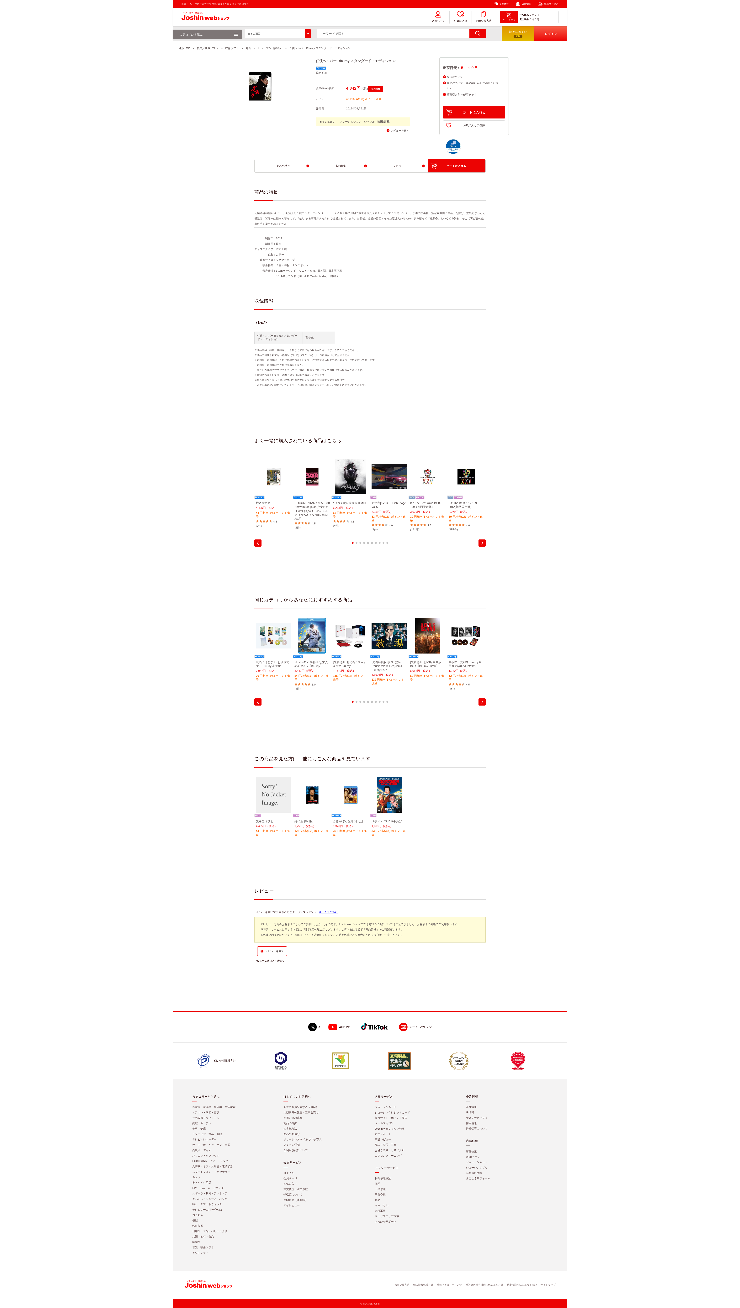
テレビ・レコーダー (204, 1139)
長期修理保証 (383, 1178)
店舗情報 (526, 4)
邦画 (248, 48)
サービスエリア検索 (387, 1216)
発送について (455, 77)
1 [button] (353, 543)
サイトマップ (548, 1284)
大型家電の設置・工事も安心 (301, 1112)
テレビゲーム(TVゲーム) (207, 1209)
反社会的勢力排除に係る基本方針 (484, 1284)
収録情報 (341, 165)
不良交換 (380, 1194)
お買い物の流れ (292, 1117)
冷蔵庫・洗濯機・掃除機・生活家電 (213, 1107)
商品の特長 (283, 165)
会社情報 (471, 1107)
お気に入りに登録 (474, 125)
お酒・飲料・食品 (203, 1236)
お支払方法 (290, 1128)
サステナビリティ (477, 1117)
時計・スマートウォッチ (207, 1204)
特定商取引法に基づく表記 (522, 1284)
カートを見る (509, 20)
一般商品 (524, 14)
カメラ (196, 1177)
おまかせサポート (385, 1221)
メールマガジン (420, 1027)
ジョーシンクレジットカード (392, 1112)
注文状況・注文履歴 (295, 1189)
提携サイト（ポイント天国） (392, 1117)
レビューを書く (399, 130)
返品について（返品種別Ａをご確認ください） (472, 86)
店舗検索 (471, 1151)
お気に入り (460, 20)
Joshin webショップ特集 (390, 1128)
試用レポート (383, 1134)
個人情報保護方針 (423, 1284)
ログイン (288, 1172)
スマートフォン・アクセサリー (211, 1171)
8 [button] (380, 543)
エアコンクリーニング (388, 1155)
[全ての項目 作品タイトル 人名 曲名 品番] (278, 33)
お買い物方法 (484, 20)
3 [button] (360, 543)
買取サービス (551, 4)
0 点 (532, 14)
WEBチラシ (473, 1156)
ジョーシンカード (385, 1107)
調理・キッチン (201, 1123)
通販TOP (184, 48)
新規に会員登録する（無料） (301, 1107)
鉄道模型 (197, 1225)
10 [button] (387, 543)
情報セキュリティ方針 (449, 1284)
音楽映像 (524, 19)
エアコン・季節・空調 (205, 1112)
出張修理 (380, 1189)
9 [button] (383, 543)
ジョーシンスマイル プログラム (302, 1139)
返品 (377, 1199)
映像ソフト (232, 48)
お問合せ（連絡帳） (295, 1199)
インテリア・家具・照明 (207, 1134)
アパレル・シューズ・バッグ (209, 1198)
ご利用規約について (295, 1150)
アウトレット (200, 1252)
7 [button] (376, 543)
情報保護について (477, 1128)
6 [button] (372, 543)
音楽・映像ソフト (203, 1247)
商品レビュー (383, 1139)
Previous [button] (258, 543)
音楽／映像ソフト (207, 48)
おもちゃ (197, 1214)
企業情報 (504, 4)
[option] (273, 493)
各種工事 (380, 1210)
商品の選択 (290, 1123)
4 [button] (364, 543)
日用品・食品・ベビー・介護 (209, 1231)
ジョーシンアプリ (477, 1167)
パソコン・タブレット (205, 1155)
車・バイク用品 (201, 1182)
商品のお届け (291, 1134)
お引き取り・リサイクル (389, 1150)
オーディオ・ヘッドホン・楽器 (211, 1144)
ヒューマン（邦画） (270, 48)
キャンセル (381, 1205)
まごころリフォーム (478, 1178)
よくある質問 (291, 1144)
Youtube (344, 1027)
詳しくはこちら (328, 912)
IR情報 (470, 1112)
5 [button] (368, 543)
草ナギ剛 (321, 72)
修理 (377, 1183)
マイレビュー (291, 1205)
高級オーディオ (201, 1150)
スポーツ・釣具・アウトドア (209, 1193)
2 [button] (356, 543)
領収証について (292, 1194)
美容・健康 (199, 1128)
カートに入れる (474, 112)
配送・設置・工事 (385, 1144)
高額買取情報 (474, 1172)
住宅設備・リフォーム (205, 1117)
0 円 (537, 14)
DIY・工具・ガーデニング (208, 1188)
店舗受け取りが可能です (462, 94)
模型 (195, 1220)
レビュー (398, 165)
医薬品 (196, 1241)
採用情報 (471, 1123)
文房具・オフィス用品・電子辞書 (212, 1166)
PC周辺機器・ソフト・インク (210, 1161)
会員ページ (438, 20)
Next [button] (482, 543)
